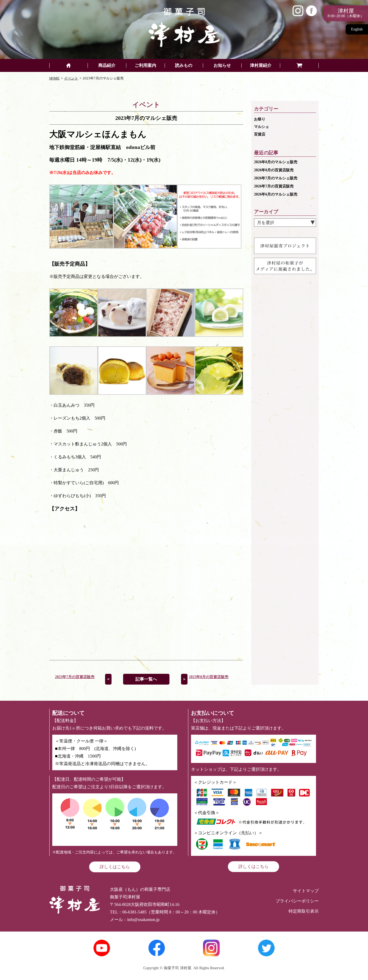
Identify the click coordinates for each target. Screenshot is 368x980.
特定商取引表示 (304, 911)
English (357, 29)
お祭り (259, 119)
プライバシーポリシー (297, 901)
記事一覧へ (146, 679)
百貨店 (259, 134)
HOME (54, 78)
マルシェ (261, 127)
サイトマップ (306, 890)
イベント (71, 78)
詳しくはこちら (115, 866)
